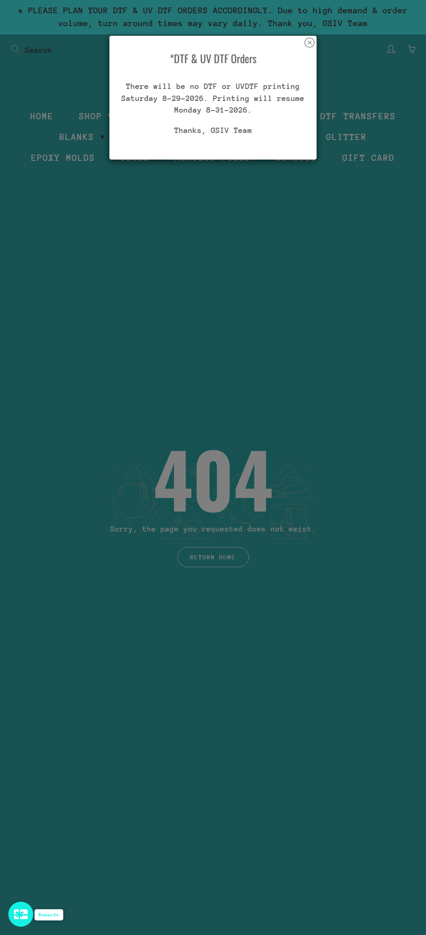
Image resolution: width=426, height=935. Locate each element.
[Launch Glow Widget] (20, 914)
